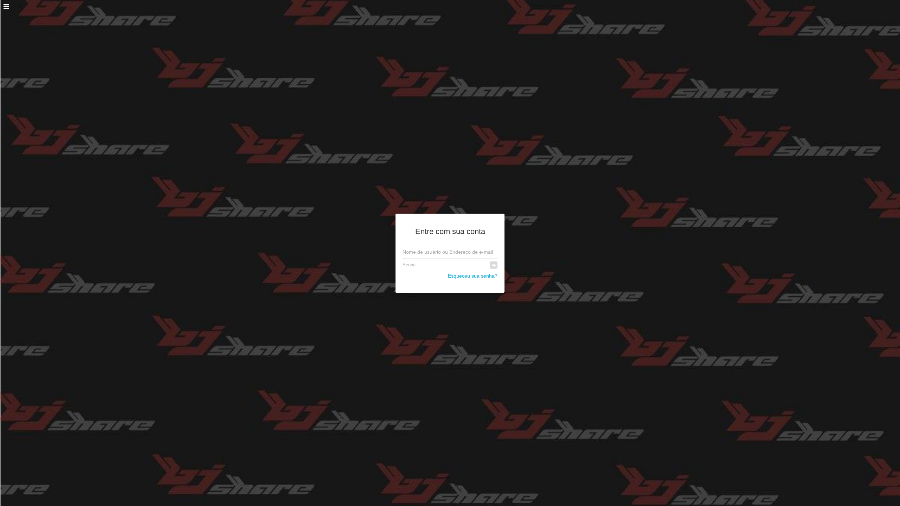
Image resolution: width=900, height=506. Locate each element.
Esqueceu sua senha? (472, 276)
